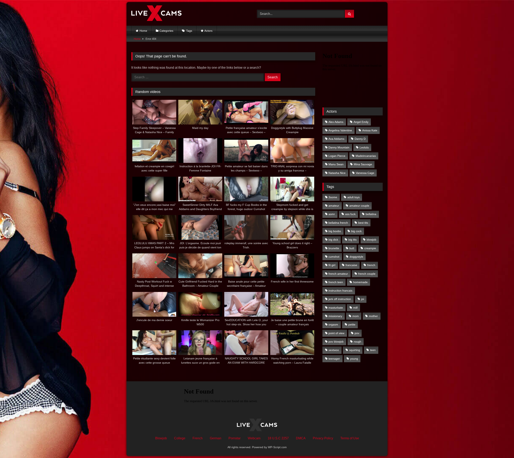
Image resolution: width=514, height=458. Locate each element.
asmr (331, 214)
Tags (189, 30)
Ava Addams (336, 138)
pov (357, 333)
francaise (351, 265)
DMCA (301, 438)
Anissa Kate (369, 130)
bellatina (371, 214)
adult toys (353, 197)
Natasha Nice (337, 172)
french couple (366, 273)
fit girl (331, 265)
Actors (208, 30)
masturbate (335, 307)
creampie (370, 248)
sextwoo (333, 350)
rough (357, 341)
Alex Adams (335, 121)
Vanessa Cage (365, 172)
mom (355, 316)
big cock (356, 231)
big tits (352, 239)
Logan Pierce (336, 155)
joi (362, 299)
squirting (354, 350)
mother (373, 316)
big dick (333, 239)
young (354, 358)
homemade (360, 282)
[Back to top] (501, 446)
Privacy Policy (323, 438)
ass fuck (350, 214)
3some (332, 197)
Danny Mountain (338, 147)
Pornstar (234, 438)
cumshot (333, 256)
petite (351, 324)
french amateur (338, 273)
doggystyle (356, 256)
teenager (334, 358)
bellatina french (338, 222)
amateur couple (359, 205)
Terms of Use (349, 438)
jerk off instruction (339, 299)
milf (355, 307)
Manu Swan (336, 164)
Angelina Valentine (340, 130)
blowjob (371, 239)
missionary (335, 316)
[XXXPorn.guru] (156, 13)
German (215, 438)
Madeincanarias (366, 155)
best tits (363, 222)
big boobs (334, 231)
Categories (166, 30)
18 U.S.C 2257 (278, 438)
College (179, 438)
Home (143, 30)
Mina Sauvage (363, 164)
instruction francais (340, 290)
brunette (333, 248)
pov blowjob (336, 341)
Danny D (360, 138)
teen (373, 350)
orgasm (333, 324)
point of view (336, 333)
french (371, 265)
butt (351, 248)
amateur (333, 205)
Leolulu (364, 147)
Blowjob (161, 438)
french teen (335, 282)
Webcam (254, 438)
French (198, 438)
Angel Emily (361, 121)
